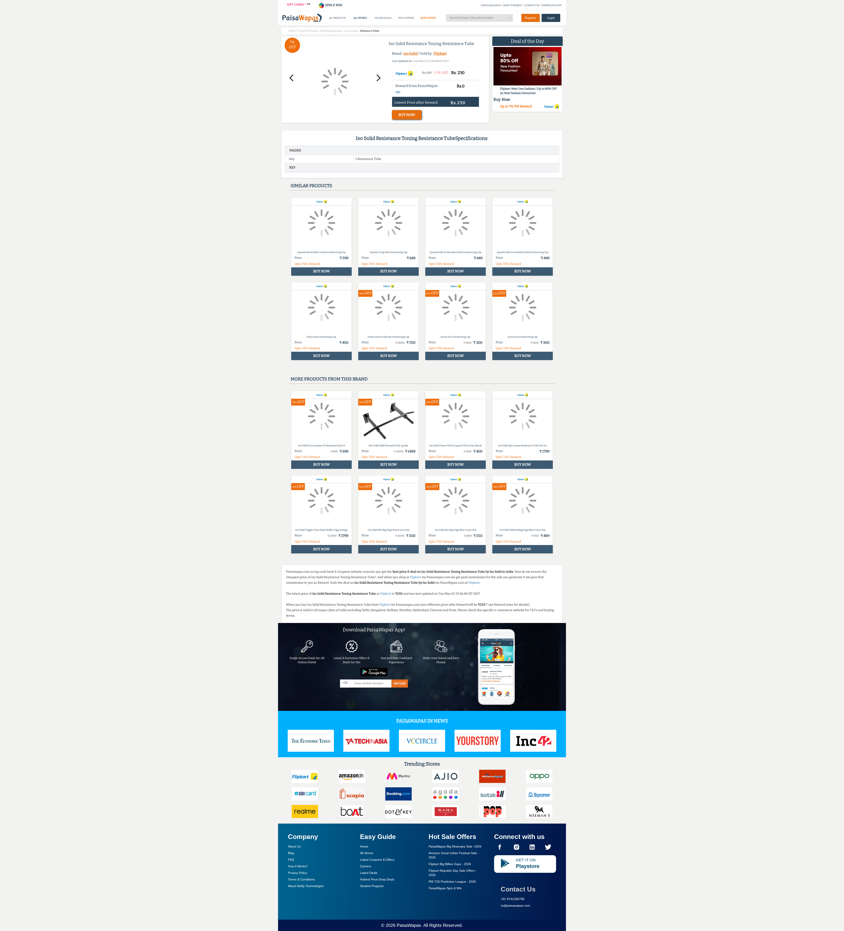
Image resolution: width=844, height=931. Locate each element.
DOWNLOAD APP (552, 5)
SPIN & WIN (333, 5)
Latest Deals (368, 873)
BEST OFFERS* (428, 17)
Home (364, 846)
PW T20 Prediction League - (452, 881)
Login (551, 18)
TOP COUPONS (406, 17)
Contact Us (518, 889)
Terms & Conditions (301, 879)
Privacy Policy (297, 873)
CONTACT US (532, 5)
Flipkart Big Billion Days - (450, 864)
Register (530, 18)
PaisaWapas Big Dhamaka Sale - (455, 846)
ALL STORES (360, 17)
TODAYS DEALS (383, 17)
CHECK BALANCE (491, 5)
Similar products (311, 185)
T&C (397, 92)
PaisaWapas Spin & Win (445, 888)
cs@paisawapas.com (515, 905)
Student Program (372, 886)
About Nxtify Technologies (306, 886)
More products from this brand (329, 379)
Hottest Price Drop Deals (377, 879)
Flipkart (440, 53)
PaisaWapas (409, 925)
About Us (294, 846)
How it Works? (298, 866)
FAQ (291, 859)
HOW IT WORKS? (512, 5)
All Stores (366, 853)
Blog (291, 853)
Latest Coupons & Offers (377, 859)
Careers (365, 866)
